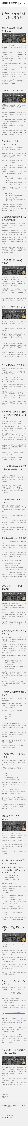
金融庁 (3, 1097)
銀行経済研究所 (9, 3)
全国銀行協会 (5, 1094)
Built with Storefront (7, 1117)
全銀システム (5, 1096)
